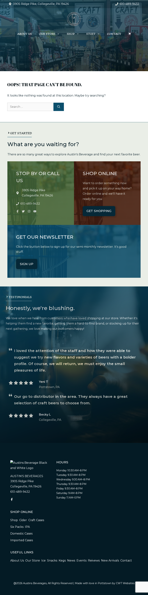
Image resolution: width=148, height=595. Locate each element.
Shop (71, 33)
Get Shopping (98, 211)
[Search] (58, 107)
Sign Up (26, 264)
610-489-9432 (129, 4)
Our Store (47, 33)
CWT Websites (125, 583)
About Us (24, 33)
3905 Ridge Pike (33, 190)
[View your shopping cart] (129, 34)
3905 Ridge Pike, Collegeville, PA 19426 (41, 4)
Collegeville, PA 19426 (37, 195)
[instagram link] (17, 211)
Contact (114, 33)
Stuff (90, 33)
